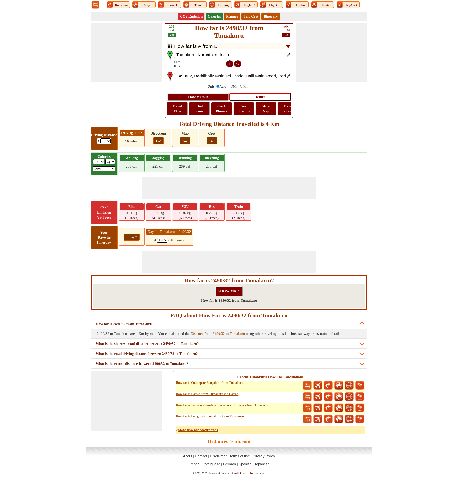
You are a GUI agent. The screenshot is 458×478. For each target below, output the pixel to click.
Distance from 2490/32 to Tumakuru (218, 334)
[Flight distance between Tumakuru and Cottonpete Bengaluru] (318, 385)
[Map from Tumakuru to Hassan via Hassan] (339, 397)
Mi (235, 86)
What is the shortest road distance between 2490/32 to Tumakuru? (147, 344)
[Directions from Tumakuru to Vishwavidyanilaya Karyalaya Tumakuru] (328, 408)
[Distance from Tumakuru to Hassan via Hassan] (307, 397)
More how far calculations (198, 430)
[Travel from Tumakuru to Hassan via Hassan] (359, 397)
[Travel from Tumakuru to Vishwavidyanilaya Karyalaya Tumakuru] (359, 408)
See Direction (243, 108)
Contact (201, 456)
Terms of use (239, 456)
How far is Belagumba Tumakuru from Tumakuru (210, 416)
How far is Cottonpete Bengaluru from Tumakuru (209, 383)
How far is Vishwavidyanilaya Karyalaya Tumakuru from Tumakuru (222, 405)
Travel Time (177, 108)
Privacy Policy (264, 456)
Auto (222, 86)
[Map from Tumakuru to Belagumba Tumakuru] (339, 419)
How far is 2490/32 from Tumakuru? (125, 324)
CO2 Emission (191, 16)
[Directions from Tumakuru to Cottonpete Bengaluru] (328, 385)
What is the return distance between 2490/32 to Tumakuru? (142, 364)
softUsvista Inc (244, 473)
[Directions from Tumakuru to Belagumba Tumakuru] (328, 419)
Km (245, 86)
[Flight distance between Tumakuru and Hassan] (318, 397)
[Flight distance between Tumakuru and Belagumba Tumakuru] (318, 419)
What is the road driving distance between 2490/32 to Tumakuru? (147, 354)
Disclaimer (218, 456)
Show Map (266, 108)
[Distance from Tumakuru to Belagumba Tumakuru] (307, 419)
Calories (214, 16)
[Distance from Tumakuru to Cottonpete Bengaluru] (307, 385)
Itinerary (271, 16)
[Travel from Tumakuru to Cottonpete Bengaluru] (359, 385)
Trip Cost (251, 16)
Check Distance (221, 108)
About (187, 456)
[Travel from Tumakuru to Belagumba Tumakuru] (359, 419)
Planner (232, 16)
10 (286, 30)
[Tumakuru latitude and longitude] (349, 385)
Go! (158, 141)
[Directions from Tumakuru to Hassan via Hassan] (328, 397)
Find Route (199, 108)
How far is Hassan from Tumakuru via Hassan (207, 394)
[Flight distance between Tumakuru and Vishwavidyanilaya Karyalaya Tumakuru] (318, 408)
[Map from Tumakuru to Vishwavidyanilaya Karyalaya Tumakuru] (339, 408)
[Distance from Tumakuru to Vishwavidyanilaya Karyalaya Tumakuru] (307, 408)
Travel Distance (288, 108)
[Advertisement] (126, 52)
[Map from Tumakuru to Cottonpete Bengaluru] (339, 385)
